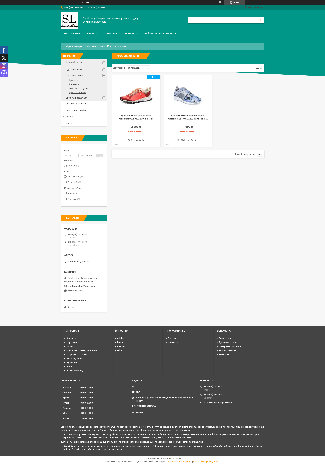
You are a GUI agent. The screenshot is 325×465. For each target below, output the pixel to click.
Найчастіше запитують (160, 33)
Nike (119, 350)
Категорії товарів (74, 62)
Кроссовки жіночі (77, 92)
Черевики (74, 84)
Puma (120, 342)
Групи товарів (75, 46)
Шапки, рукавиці (75, 370)
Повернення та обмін (76, 110)
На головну (72, 33)
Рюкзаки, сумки (75, 358)
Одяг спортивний (74, 69)
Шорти (70, 366)
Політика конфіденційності (206, 462)
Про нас (112, 33)
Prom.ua (179, 459)
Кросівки (73, 80)
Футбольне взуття (78, 88)
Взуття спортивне (95, 46)
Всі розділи (225, 338)
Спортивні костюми (77, 354)
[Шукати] (260, 20)
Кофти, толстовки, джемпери (82, 350)
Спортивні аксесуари (76, 97)
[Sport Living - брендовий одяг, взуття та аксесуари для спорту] (69, 20)
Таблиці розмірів (227, 350)
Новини (69, 116)
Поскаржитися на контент (179, 462)
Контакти (131, 33)
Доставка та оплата (76, 103)
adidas (120, 338)
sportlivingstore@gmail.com (81, 286)
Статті (69, 123)
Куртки (70, 346)
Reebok (121, 346)
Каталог (92, 33)
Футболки (72, 362)
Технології (224, 354)
